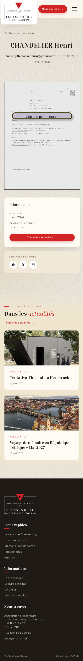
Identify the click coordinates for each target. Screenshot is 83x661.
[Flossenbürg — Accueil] (19, 9)
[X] (23, 265)
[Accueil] (20, 503)
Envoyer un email (15, 638)
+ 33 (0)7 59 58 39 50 (17, 632)
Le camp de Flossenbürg (20, 534)
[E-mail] (33, 265)
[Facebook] (13, 265)
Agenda (9, 557)
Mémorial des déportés (19, 545)
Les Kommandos (15, 540)
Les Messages (13, 577)
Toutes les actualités (42, 237)
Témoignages (13, 551)
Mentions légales (15, 595)
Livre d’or (10, 589)
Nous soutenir (53, 9)
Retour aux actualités (21, 33)
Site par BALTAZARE (67, 655)
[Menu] (74, 9)
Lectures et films (15, 583)
